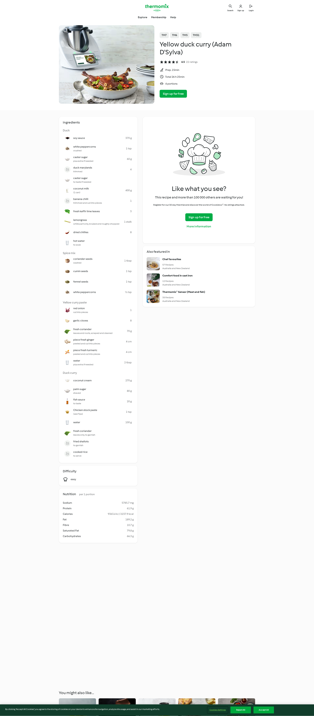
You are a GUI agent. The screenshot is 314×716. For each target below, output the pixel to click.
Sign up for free (173, 94)
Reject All (240, 710)
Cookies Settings (217, 710)
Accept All (264, 710)
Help (173, 17)
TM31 (196, 35)
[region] (157, 710)
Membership (158, 17)
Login (251, 10)
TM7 (164, 35)
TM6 (174, 35)
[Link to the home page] (157, 8)
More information (199, 226)
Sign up (240, 10)
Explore (142, 17)
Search (230, 10)
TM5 (185, 35)
